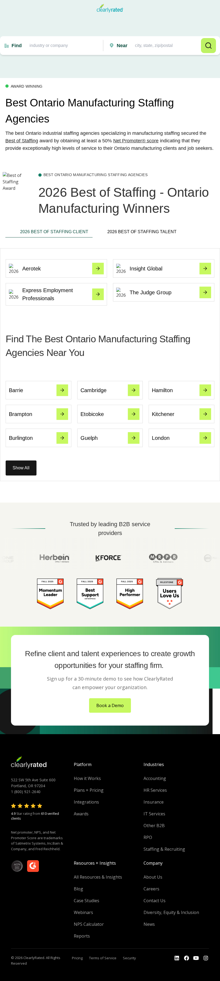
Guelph (89, 438)
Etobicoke (92, 414)
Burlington (21, 438)
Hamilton (162, 390)
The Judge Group (150, 292)
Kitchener (163, 414)
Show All (21, 468)
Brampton (20, 414)
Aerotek (31, 269)
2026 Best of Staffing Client (54, 231)
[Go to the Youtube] (186, 958)
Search (208, 45)
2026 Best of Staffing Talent (142, 231)
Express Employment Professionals (47, 294)
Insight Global (146, 269)
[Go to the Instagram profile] (206, 958)
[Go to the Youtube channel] (196, 958)
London (161, 438)
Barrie (16, 390)
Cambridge (93, 390)
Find (17, 45)
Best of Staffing (21, 140)
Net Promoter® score (136, 140)
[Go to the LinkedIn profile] (177, 958)
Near (122, 45)
